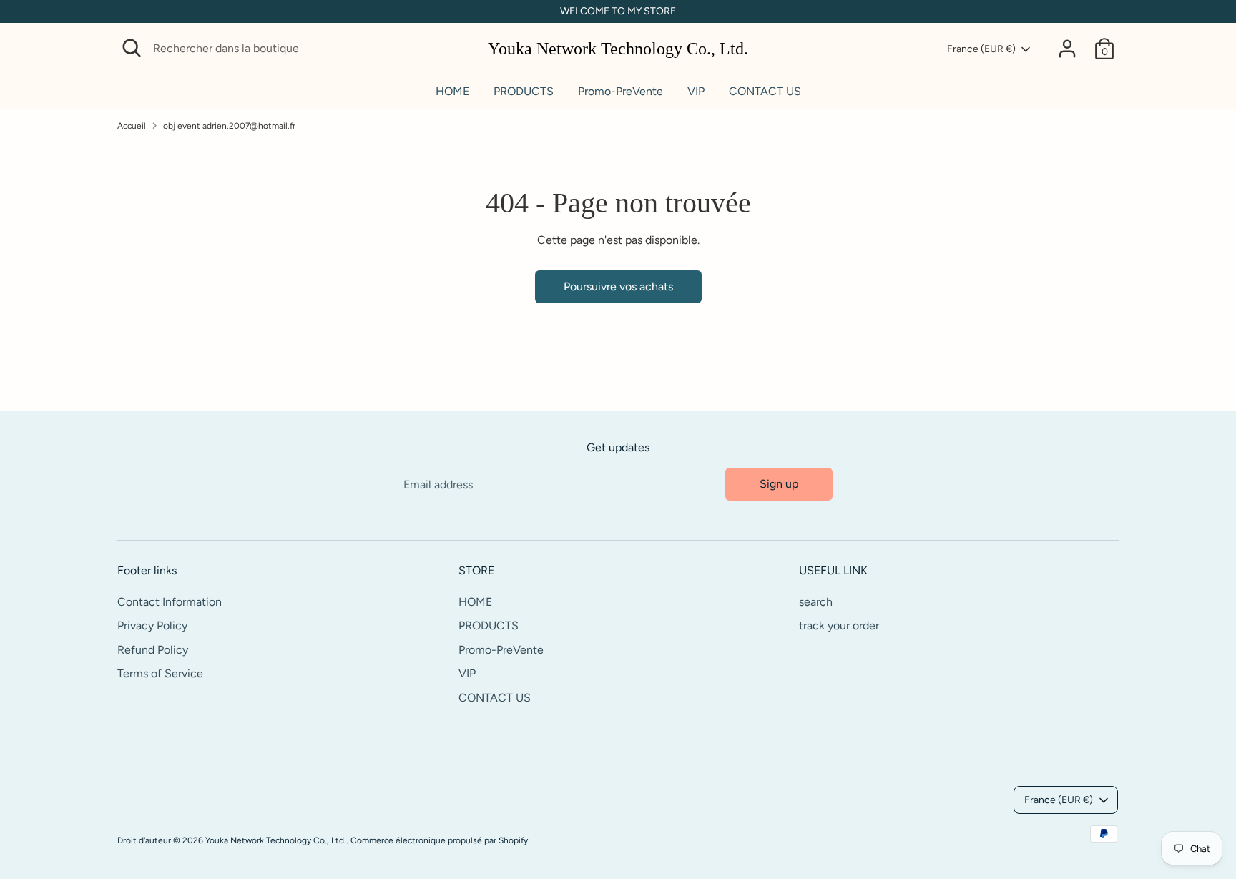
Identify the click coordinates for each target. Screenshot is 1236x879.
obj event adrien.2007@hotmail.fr (229, 126)
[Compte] (1067, 48)
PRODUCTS (524, 91)
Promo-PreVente (620, 91)
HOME (452, 91)
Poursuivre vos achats (618, 286)
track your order (839, 625)
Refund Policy (152, 650)
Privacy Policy (152, 625)
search (816, 602)
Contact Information (169, 602)
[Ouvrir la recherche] (131, 48)
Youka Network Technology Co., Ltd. (618, 48)
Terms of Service (160, 673)
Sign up (779, 484)
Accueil (131, 126)
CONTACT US (765, 91)
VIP (696, 91)
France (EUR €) (981, 49)
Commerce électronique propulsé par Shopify (439, 840)
